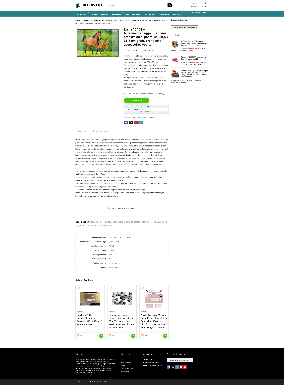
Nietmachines (149, 14)
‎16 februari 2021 (115, 263)
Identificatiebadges (133, 14)
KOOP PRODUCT (136, 100)
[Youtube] (181, 367)
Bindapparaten (82, 14)
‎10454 (111, 246)
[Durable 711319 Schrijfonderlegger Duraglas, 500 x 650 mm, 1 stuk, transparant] (90, 299)
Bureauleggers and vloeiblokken (105, 20)
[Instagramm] (177, 367)
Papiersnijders (164, 14)
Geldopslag (177, 14)
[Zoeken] (170, 5)
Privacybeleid (147, 359)
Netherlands (138, 109)
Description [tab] (82, 131)
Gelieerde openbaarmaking (152, 365)
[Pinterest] (185, 367)
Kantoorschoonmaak (193, 12)
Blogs (205, 12)
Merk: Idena (113, 267)
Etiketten (104, 14)
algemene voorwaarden (151, 362)
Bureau (94, 14)
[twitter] (173, 367)
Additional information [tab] (100, 131)
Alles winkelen (126, 362)
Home (77, 20)
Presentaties (116, 14)
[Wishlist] (194, 4)
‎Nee (110, 255)
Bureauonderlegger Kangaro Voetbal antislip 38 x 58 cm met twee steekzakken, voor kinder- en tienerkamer (121, 321)
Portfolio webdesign (96, 382)
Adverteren (125, 372)
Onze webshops (127, 368)
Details (155, 94)
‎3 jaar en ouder (114, 242)
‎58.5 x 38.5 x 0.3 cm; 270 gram (120, 237)
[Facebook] (168, 367)
